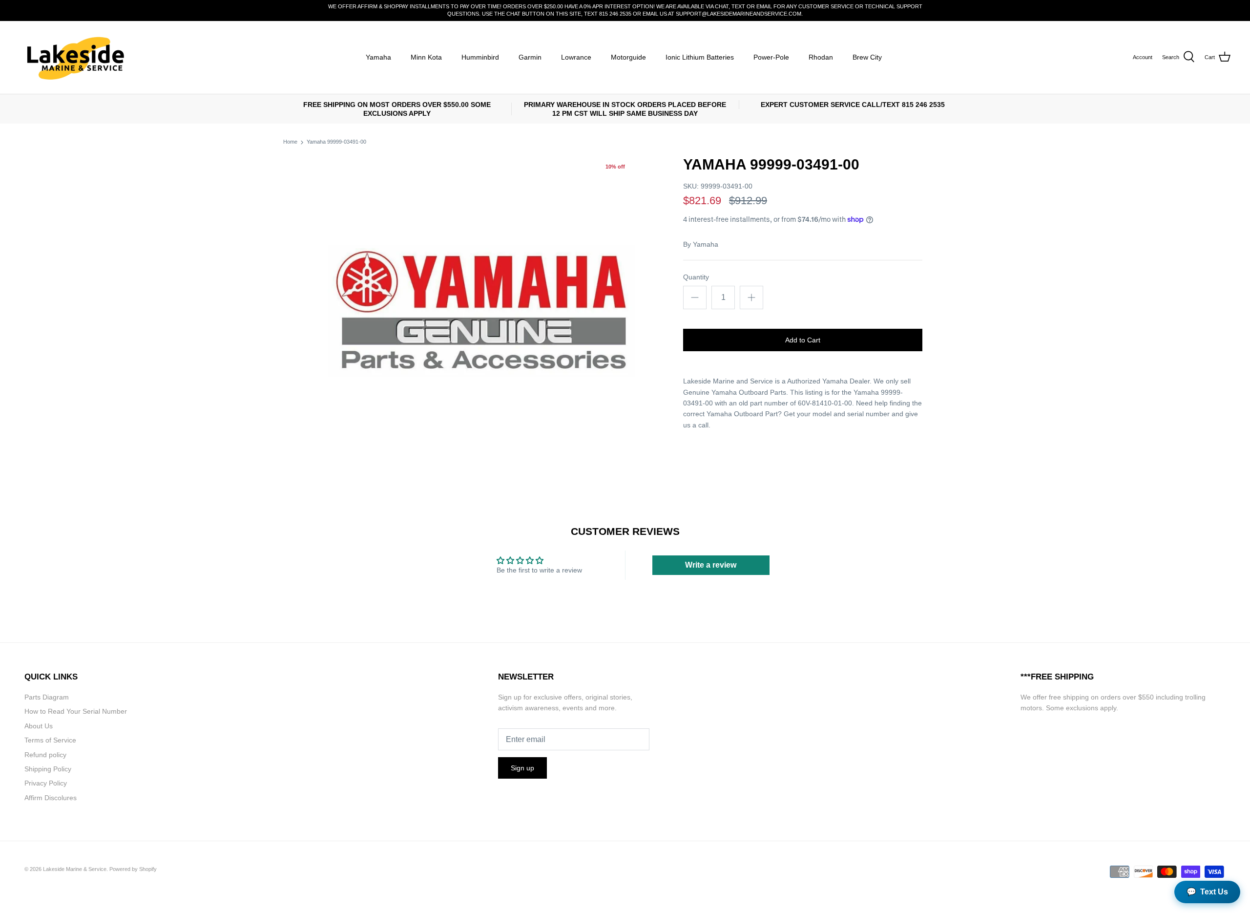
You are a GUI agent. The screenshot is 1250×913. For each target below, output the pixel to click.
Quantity (696, 277)
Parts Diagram (46, 697)
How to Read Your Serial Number (75, 711)
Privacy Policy (45, 783)
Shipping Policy (47, 769)
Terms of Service (50, 740)
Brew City (867, 57)
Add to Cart (802, 340)
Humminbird (480, 57)
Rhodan (821, 57)
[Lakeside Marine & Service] (74, 57)
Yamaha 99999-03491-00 (336, 142)
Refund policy (45, 755)
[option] (481, 310)
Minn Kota (426, 57)
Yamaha (378, 57)
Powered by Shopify (133, 869)
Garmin (530, 57)
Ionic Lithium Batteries (700, 57)
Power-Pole (771, 57)
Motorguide (628, 57)
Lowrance (576, 57)
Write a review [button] (710, 565)
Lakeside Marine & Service (74, 869)
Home (290, 142)
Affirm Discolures (50, 798)
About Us (38, 726)
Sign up (522, 768)
